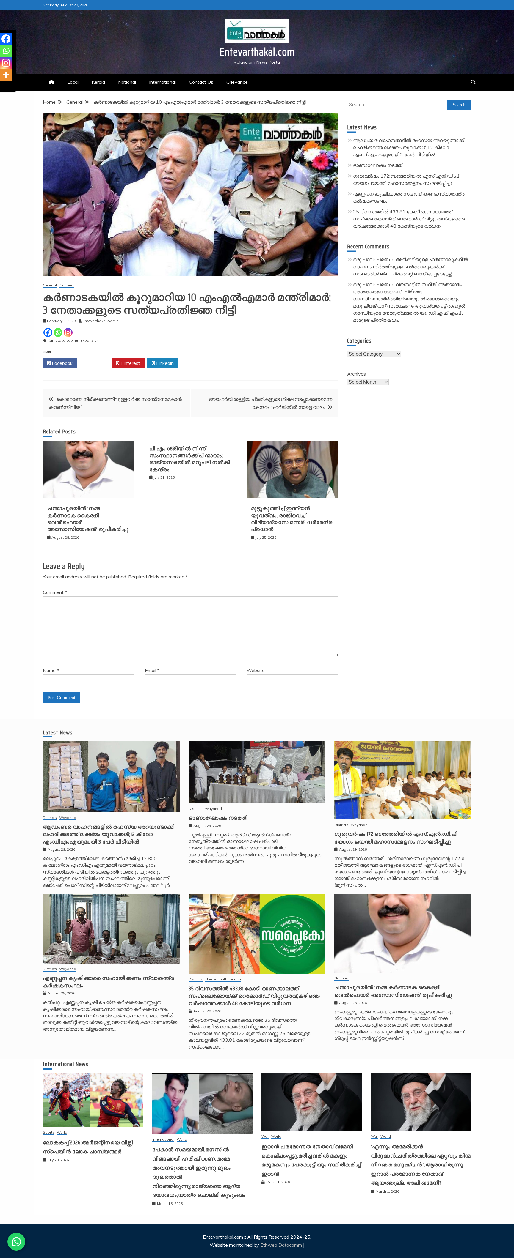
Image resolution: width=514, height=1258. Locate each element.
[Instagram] (68, 332)
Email (152, 670)
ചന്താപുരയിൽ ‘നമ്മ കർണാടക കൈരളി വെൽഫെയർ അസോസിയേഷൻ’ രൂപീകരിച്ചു (88, 518)
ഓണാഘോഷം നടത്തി (378, 165)
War (265, 1137)
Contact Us (201, 82)
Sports (48, 1132)
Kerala (98, 82)
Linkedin (164, 363)
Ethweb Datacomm (281, 1245)
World (62, 1132)
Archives (356, 374)
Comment (55, 592)
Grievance (237, 82)
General (50, 285)
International (162, 82)
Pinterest (129, 363)
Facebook (62, 363)
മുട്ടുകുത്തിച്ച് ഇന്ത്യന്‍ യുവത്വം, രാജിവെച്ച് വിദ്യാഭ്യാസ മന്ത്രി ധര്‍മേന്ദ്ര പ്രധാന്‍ (292, 518)
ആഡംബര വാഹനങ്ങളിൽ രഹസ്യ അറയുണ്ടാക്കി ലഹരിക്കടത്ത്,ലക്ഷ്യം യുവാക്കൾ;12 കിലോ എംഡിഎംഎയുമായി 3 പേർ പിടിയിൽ (409, 147)
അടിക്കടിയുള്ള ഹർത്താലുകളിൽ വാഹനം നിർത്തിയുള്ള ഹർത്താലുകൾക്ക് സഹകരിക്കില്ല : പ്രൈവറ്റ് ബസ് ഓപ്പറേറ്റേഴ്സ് (410, 266)
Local (73, 82)
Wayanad (67, 818)
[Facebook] (47, 332)
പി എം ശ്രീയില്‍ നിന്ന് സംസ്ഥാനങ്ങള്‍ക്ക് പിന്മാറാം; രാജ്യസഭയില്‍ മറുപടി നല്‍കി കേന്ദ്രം (189, 459)
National (127, 82)
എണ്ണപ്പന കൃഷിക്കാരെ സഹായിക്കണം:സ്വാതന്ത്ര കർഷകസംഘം (108, 982)
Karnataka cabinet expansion (73, 340)
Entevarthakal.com (257, 51)
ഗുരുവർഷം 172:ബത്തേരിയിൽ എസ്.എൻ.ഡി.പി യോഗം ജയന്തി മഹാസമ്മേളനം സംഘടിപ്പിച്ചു (395, 838)
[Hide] (2, 86)
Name (51, 670)
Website (256, 670)
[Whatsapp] (58, 332)
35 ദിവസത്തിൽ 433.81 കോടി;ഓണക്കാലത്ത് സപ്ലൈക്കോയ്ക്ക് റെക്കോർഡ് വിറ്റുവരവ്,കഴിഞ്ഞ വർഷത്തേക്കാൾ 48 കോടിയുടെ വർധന (409, 219)
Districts (50, 818)
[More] (6, 75)
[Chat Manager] (16, 1242)
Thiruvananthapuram (223, 979)
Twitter (95, 363)
